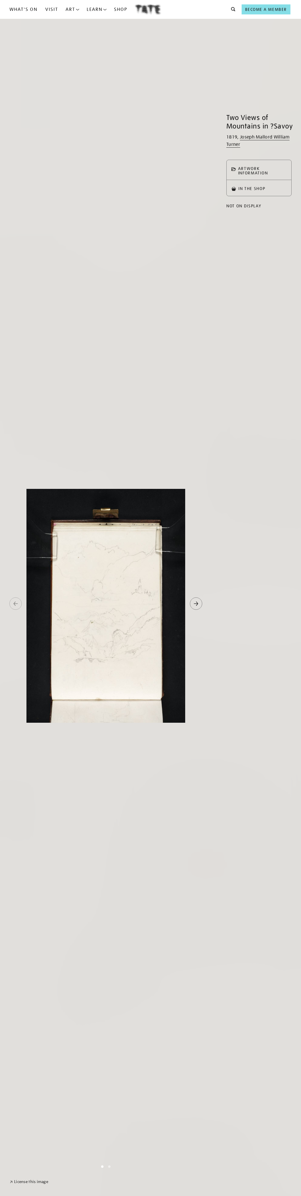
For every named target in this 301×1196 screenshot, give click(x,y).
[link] (29, 1181)
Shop (120, 9)
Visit (51, 9)
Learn (95, 9)
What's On (23, 9)
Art (70, 9)
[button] (231, 9)
